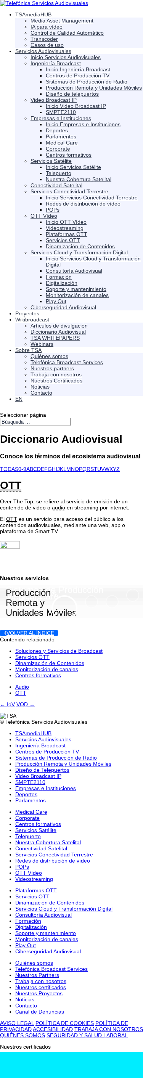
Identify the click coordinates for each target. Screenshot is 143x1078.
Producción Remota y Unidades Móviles (41, 603)
